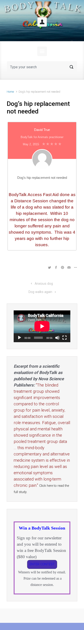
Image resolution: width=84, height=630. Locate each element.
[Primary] (42, 51)
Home (10, 91)
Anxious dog (44, 284)
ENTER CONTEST (42, 564)
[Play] (19, 337)
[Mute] (57, 337)
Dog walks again (40, 292)
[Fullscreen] (64, 337)
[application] (42, 326)
